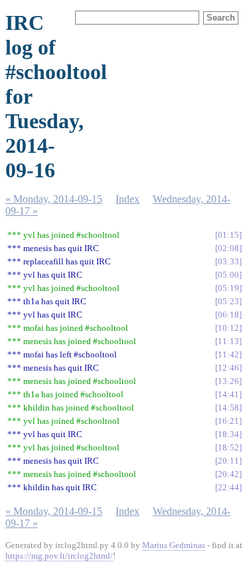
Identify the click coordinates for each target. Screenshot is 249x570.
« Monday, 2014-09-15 (53, 199)
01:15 (228, 235)
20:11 (228, 461)
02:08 (228, 248)
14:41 (228, 394)
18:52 (228, 447)
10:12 (228, 328)
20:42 (228, 474)
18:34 (228, 434)
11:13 (228, 341)
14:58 (228, 408)
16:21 (228, 421)
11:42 (228, 354)
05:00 (228, 275)
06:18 (228, 315)
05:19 (228, 288)
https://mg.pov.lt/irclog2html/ (59, 556)
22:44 (228, 487)
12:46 (228, 368)
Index (127, 199)
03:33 (228, 261)
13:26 (228, 381)
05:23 (228, 301)
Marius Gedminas (173, 545)
